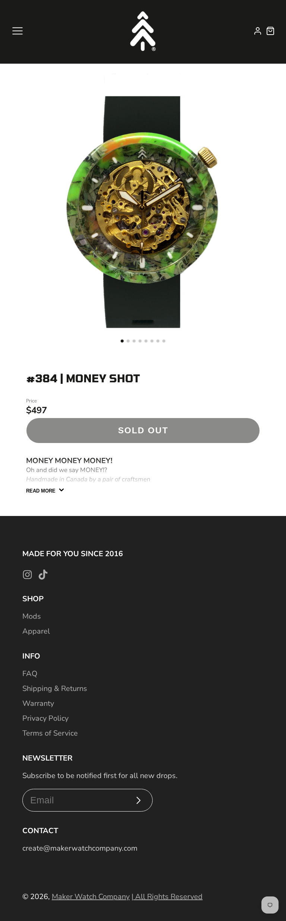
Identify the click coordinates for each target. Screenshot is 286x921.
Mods (31, 616)
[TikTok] (43, 575)
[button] (122, 341)
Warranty (38, 703)
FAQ (29, 674)
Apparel (36, 631)
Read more (40, 491)
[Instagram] (27, 575)
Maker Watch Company (91, 897)
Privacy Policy (45, 718)
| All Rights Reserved (167, 897)
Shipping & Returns (54, 688)
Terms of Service (50, 733)
